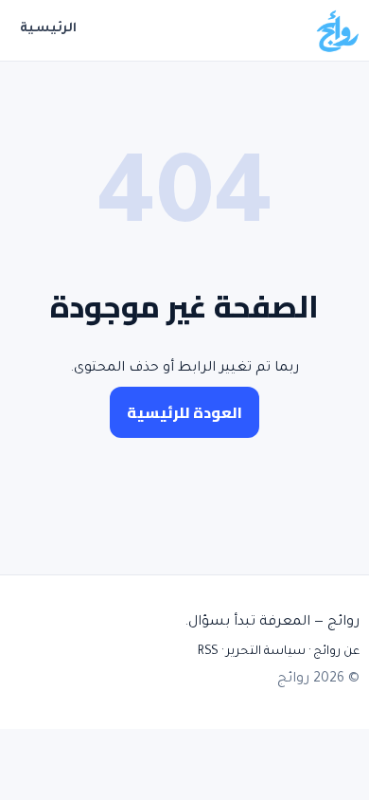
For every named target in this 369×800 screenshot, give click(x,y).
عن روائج (336, 652)
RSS (208, 652)
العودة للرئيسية (184, 412)
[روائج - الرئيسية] (337, 30)
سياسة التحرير (266, 652)
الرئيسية (48, 29)
